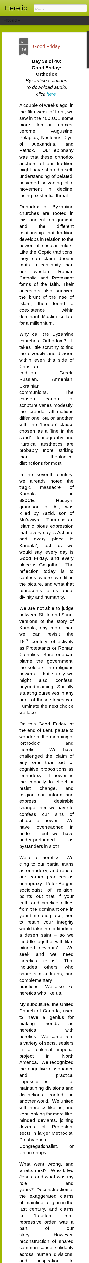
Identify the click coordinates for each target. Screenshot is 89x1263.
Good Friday (46, 46)
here (51, 94)
